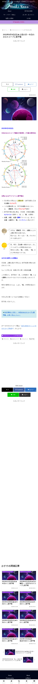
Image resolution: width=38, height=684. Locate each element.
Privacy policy (10, 678)
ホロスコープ (15, 339)
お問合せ (28, 678)
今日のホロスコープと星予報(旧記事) (13, 335)
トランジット (24, 339)
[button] (25, 89)
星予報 (32, 339)
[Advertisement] (19, 61)
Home (10, 675)
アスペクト (6, 339)
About (28, 675)
